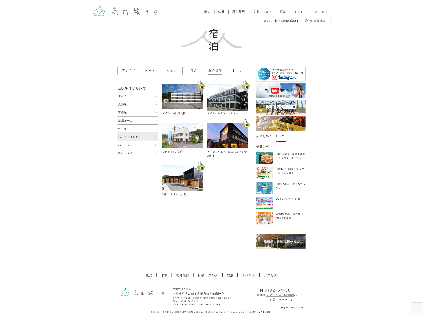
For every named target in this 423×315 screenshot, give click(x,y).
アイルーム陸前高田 (174, 113)
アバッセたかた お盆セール (290, 201)
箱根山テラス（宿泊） (175, 194)
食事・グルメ (262, 12)
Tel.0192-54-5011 (276, 290)
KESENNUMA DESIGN (260, 312)
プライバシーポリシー (290, 307)
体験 (221, 12)
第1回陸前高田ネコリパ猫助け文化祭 (289, 216)
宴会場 (122, 112)
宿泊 (283, 12)
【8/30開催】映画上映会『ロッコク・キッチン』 (290, 156)
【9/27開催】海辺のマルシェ (290, 186)
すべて (122, 96)
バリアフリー (127, 144)
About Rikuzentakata (281, 20)
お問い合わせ (278, 299)
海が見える (125, 153)
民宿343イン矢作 (172, 152)
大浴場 (122, 104)
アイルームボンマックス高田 (224, 113)
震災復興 (238, 12)
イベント (300, 12)
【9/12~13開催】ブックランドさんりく (289, 171)
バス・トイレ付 (128, 136)
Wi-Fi (122, 128)
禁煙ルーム (125, 120)
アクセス (321, 12)
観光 (207, 12)
